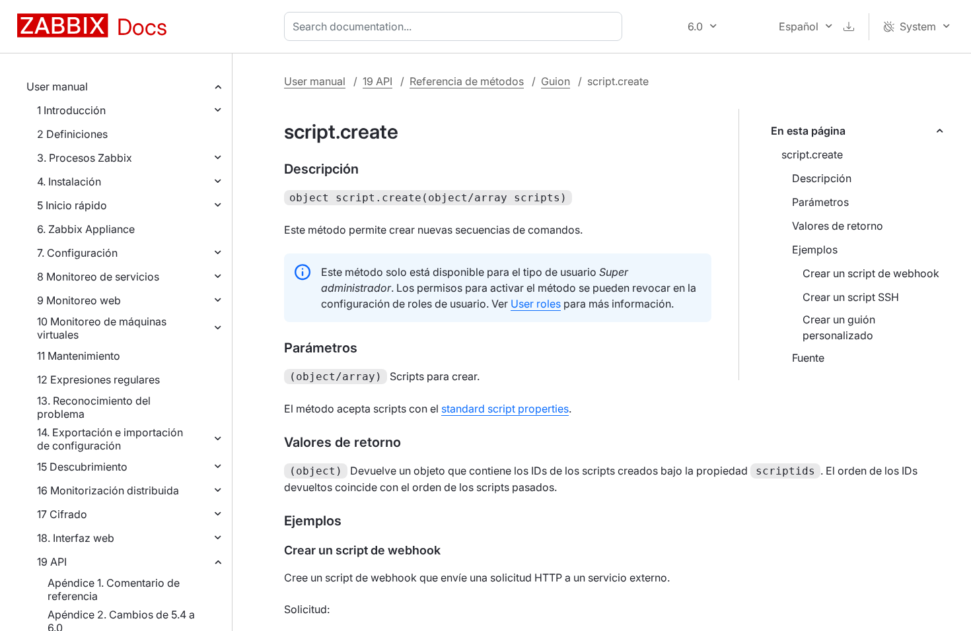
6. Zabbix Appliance (86, 229)
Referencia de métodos (467, 81)
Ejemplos (815, 249)
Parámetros (820, 202)
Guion (555, 81)
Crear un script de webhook (871, 273)
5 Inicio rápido (72, 205)
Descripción (821, 178)
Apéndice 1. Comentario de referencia (114, 589)
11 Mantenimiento (78, 355)
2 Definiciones (72, 134)
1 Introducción (71, 110)
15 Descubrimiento (82, 466)
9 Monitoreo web (79, 300)
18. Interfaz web (75, 538)
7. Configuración (77, 252)
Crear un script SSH (851, 297)
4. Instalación (69, 181)
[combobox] (456, 26)
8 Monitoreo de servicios (98, 276)
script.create (812, 154)
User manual (57, 86)
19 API (52, 561)
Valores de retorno (837, 225)
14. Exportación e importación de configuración (110, 439)
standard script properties (505, 408)
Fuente (808, 357)
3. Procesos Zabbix (84, 157)
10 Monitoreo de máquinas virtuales (101, 328)
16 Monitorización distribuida (108, 490)
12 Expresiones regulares (98, 379)
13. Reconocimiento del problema (94, 407)
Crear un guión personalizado (839, 327)
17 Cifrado (62, 514)
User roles (536, 303)
